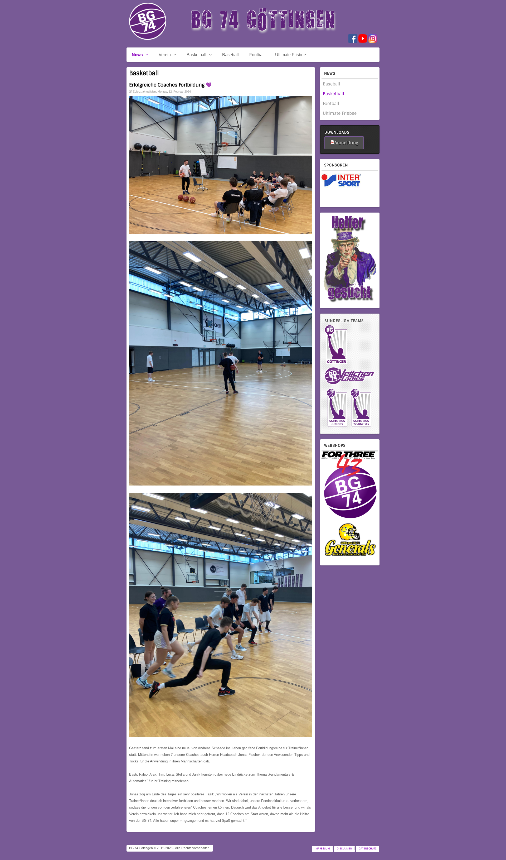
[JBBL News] (360, 426)
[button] (493, 847)
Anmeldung (346, 143)
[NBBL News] (336, 426)
